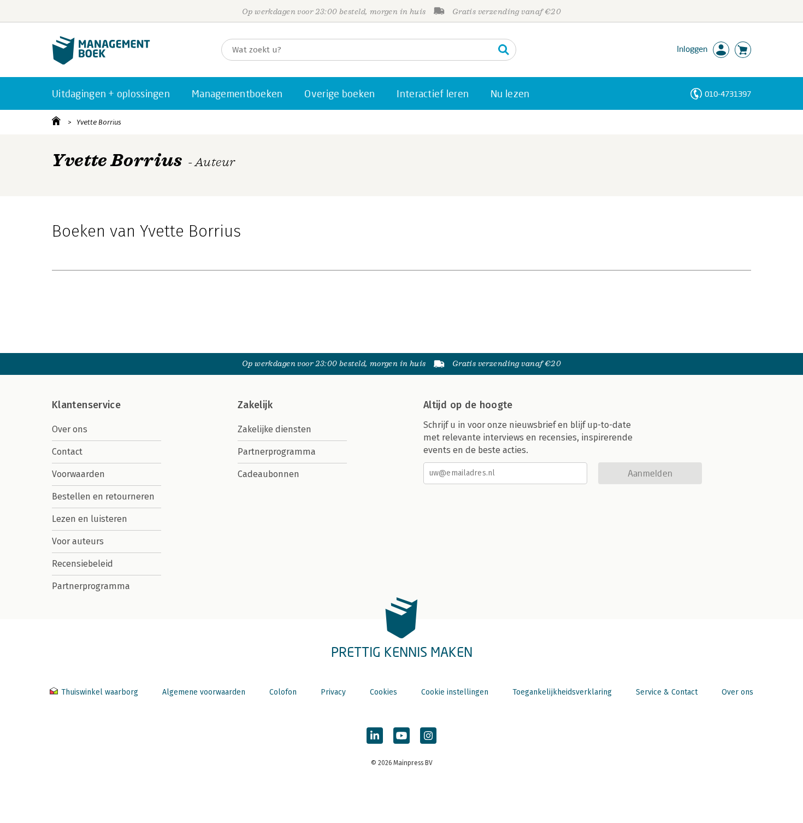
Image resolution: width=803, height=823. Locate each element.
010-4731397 (728, 93)
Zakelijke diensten (274, 429)
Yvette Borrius (98, 122)
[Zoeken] (503, 50)
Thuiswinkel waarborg (99, 692)
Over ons (69, 429)
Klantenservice (86, 405)
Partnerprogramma (91, 586)
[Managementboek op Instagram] (428, 735)
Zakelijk (255, 405)
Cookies (383, 692)
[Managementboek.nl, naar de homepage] (101, 62)
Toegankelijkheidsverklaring (562, 692)
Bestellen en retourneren (103, 496)
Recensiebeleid (82, 564)
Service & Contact (667, 692)
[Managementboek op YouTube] (401, 735)
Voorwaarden (78, 474)
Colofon (283, 692)
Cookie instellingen (454, 692)
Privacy (333, 692)
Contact (67, 451)
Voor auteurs (78, 541)
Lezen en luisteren (89, 519)
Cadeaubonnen (268, 474)
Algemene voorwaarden (203, 692)
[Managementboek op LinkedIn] (375, 735)
